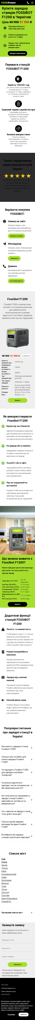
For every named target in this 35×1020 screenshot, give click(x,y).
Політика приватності (8, 988)
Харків (4, 865)
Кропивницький (8, 874)
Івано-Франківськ (9, 898)
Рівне (3, 871)
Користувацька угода (8, 991)
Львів (3, 877)
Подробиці (11, 1014)
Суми (3, 886)
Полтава (5, 895)
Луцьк (4, 889)
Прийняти (24, 1014)
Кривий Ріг (6, 901)
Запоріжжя (6, 880)
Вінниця (5, 883)
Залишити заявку (16, 236)
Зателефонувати (16, 281)
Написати (14, 258)
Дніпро (4, 868)
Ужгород (5, 892)
